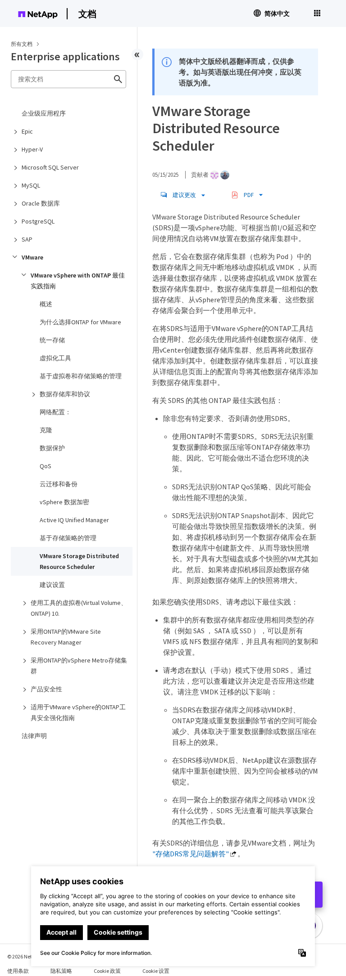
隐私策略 (61, 970)
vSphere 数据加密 (64, 502)
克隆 (46, 430)
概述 (46, 304)
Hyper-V (32, 149)
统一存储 (52, 340)
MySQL (31, 185)
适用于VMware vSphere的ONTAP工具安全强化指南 (78, 712)
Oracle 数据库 (41, 203)
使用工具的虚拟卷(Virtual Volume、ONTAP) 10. (79, 608)
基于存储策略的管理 (68, 538)
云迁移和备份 (58, 484)
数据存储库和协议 (65, 394)
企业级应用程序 (44, 113)
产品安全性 (46, 689)
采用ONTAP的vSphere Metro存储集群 (79, 665)
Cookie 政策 (107, 970)
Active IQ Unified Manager (74, 520)
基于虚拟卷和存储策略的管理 (81, 376)
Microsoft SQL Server (50, 167)
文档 (87, 13)
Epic (27, 131)
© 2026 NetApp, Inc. (29, 956)
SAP (27, 239)
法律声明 (34, 736)
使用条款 (18, 970)
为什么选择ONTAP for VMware (80, 322)
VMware (32, 257)
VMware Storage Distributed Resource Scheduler (79, 561)
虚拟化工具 (55, 358)
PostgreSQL (38, 221)
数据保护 (52, 448)
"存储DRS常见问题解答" (190, 853)
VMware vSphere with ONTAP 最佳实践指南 (78, 280)
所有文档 (21, 43)
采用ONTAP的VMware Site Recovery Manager (66, 636)
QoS (45, 466)
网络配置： (55, 412)
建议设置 (52, 585)
